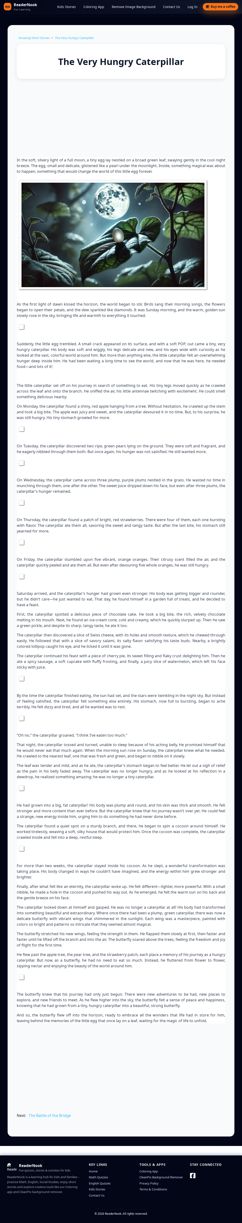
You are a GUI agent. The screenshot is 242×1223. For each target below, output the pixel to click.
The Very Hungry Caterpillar (74, 38)
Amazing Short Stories (34, 38)
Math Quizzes (98, 1177)
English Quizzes (100, 1183)
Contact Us (171, 6)
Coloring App (93, 6)
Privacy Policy (149, 1183)
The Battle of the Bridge (50, 1115)
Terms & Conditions (153, 1189)
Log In (193, 6)
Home (93, 1171)
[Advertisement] (121, 119)
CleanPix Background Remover (161, 1177)
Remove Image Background (134, 6)
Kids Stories (66, 6)
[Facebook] (192, 1175)
